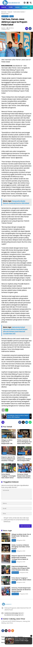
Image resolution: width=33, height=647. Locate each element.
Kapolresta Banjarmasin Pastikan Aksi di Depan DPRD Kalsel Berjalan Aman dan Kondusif (24, 459)
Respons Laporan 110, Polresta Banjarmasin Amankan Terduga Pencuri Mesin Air (8, 459)
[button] (24, 3)
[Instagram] (9, 630)
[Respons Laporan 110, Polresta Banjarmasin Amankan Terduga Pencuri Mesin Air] (8, 450)
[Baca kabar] (11, 2)
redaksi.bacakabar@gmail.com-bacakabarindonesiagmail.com (14, 614)
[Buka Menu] (27, 3)
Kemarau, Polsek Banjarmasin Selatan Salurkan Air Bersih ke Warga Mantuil (24, 476)
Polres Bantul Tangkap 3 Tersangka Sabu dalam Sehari (8, 476)
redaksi (3, 28)
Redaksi (20, 637)
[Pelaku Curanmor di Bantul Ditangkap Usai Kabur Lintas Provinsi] (24, 433)
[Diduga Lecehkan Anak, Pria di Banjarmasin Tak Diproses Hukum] (8, 433)
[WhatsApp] (30, 422)
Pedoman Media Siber (8, 637)
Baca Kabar (5, 642)
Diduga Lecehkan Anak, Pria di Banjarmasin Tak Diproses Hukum (6, 441)
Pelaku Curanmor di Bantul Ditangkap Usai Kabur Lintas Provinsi (24, 441)
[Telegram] (26, 422)
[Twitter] (23, 422)
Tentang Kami (5, 639)
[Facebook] (19, 422)
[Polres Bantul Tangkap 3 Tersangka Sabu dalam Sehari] (8, 468)
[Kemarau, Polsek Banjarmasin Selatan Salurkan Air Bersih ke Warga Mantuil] (24, 468)
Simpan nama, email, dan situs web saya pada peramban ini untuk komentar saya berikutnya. (16, 519)
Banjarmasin (5, 16)
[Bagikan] (30, 28)
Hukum (11, 16)
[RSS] (12, 630)
